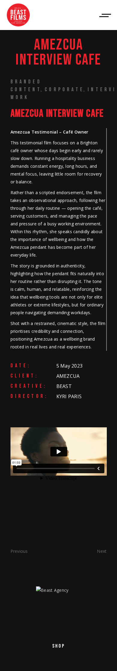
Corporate (64, 89)
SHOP (58, 646)
